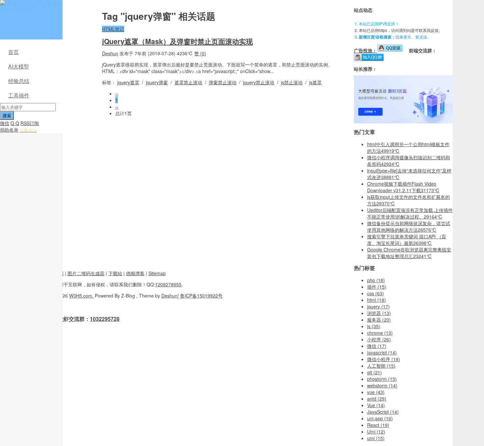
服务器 (379, 319)
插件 (376, 286)
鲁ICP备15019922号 (201, 295)
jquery (378, 306)
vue (376, 392)
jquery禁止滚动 (258, 82)
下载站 (115, 273)
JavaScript (383, 411)
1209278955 (168, 284)
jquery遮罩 (128, 82)
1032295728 (105, 319)
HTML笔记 (113, 29)
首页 (13, 52)
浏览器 (379, 313)
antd (376, 398)
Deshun (110, 53)
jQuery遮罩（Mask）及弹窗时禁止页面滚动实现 (177, 41)
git (374, 372)
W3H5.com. (81, 295)
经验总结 (18, 81)
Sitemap (157, 273)
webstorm (382, 385)
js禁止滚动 (292, 82)
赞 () (200, 53)
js (373, 326)
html (376, 300)
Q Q (15, 123)
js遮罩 (315, 82)
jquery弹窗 (157, 82)
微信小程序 (383, 359)
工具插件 (18, 95)
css (375, 293)
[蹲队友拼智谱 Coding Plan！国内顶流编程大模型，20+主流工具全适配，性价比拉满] (403, 121)
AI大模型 (18, 66)
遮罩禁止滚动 (188, 82)
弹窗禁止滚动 (222, 82)
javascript (382, 352)
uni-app (380, 418)
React (378, 425)
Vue (376, 405)
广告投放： (365, 50)
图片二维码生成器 (85, 273)
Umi (376, 431)
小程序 (379, 339)
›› (117, 106)
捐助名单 (9, 129)
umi (376, 438)
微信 (4, 123)
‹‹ (117, 93)
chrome (380, 332)
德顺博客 (135, 273)
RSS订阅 (29, 123)
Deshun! (170, 295)
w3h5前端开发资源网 (30, 6)
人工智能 (381, 365)
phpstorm (382, 379)
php (376, 280)
